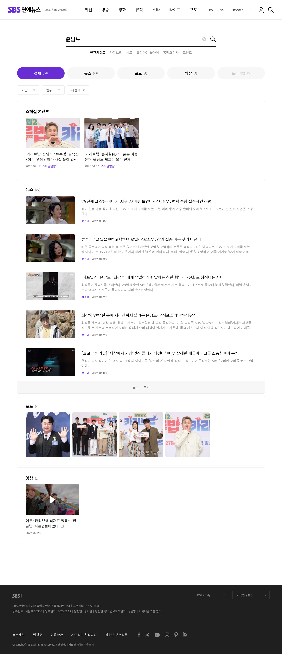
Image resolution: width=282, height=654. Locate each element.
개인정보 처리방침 (84, 634)
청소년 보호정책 (116, 634)
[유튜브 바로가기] (157, 635)
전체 (41, 73)
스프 (249, 10)
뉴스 (91, 73)
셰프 (129, 52)
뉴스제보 (18, 634)
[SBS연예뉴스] (24, 10)
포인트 (187, 52)
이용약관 (57, 634)
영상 (191, 73)
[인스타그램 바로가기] (167, 635)
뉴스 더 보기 (141, 387)
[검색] (271, 10)
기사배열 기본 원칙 (150, 611)
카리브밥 (116, 52)
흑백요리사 (171, 52)
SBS (210, 10)
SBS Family (203, 595)
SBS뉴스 (222, 10)
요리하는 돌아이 (147, 52)
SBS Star (237, 10)
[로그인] (261, 10)
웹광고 (37, 634)
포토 (141, 73)
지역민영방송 (245, 595)
